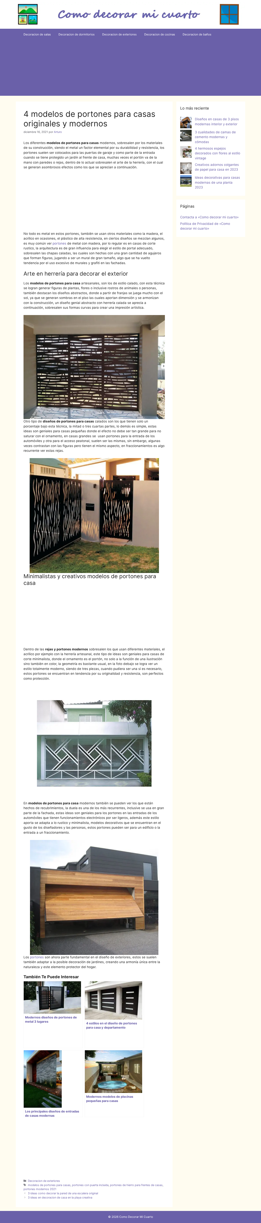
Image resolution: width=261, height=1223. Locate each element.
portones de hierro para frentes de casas (136, 1185)
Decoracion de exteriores (119, 34)
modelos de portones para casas (49, 1185)
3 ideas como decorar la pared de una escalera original (63, 1193)
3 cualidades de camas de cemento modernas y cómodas (215, 137)
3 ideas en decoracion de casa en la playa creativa (60, 1197)
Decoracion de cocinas (159, 34)
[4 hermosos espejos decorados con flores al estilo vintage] (186, 152)
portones (59, 243)
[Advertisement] (130, 69)
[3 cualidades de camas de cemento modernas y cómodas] (186, 136)
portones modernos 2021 (40, 1189)
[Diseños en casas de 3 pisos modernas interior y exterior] (186, 123)
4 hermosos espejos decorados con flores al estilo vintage (217, 153)
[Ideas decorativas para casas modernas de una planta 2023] (186, 181)
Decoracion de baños (197, 34)
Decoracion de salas (37, 34)
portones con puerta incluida (90, 1185)
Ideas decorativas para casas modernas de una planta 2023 (217, 182)
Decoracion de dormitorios (76, 34)
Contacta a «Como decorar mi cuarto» (209, 217)
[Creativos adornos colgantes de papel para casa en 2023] (186, 168)
